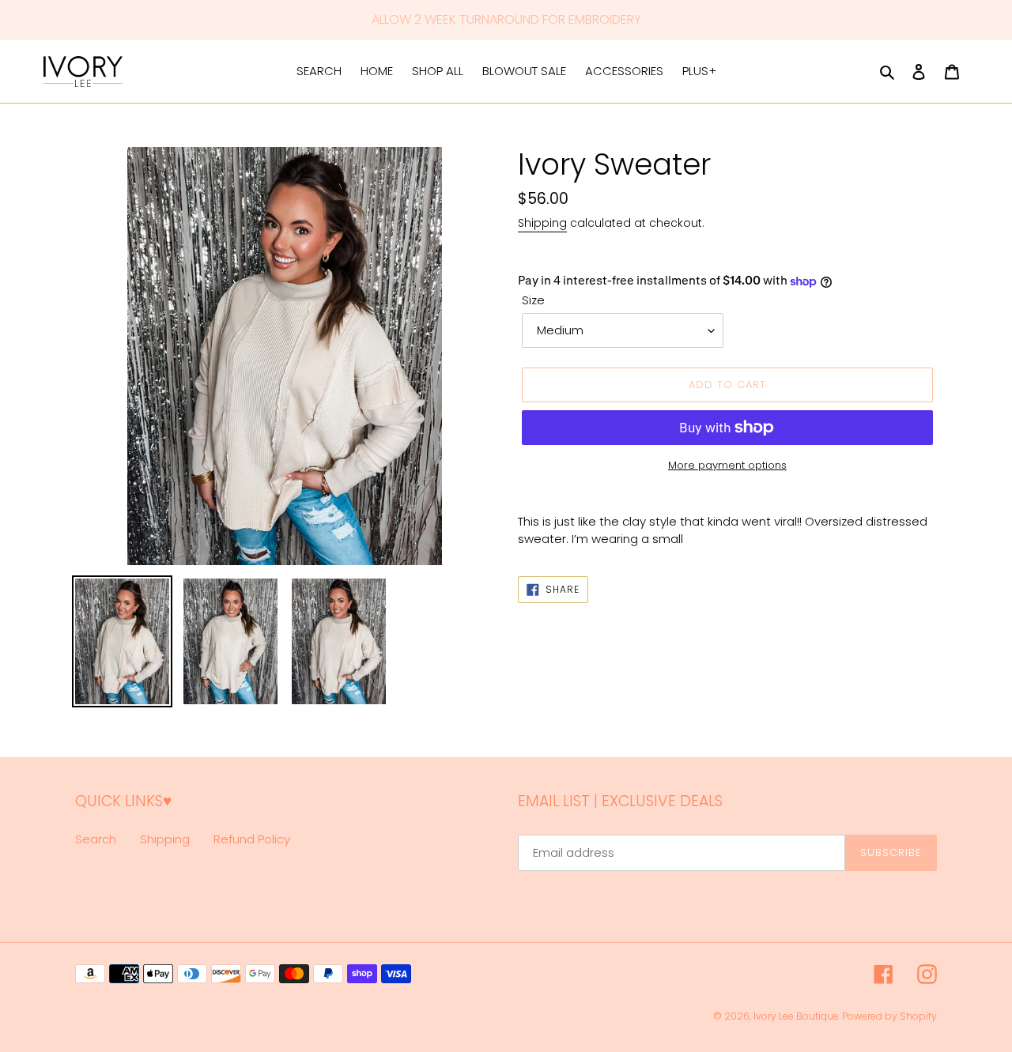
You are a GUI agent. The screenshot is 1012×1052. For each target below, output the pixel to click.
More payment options (727, 465)
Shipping (542, 223)
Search (95, 839)
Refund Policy (251, 839)
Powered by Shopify (889, 1016)
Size (533, 300)
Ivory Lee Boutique (796, 1016)
